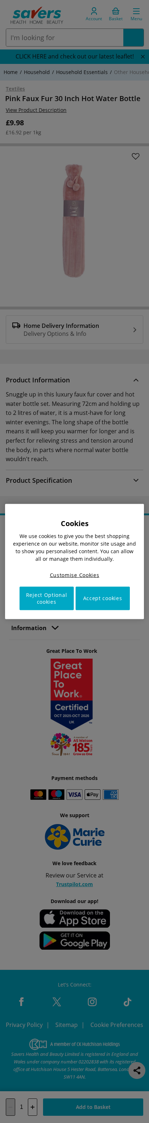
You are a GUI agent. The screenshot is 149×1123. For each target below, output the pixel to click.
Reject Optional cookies (46, 598)
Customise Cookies (74, 575)
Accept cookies (102, 598)
